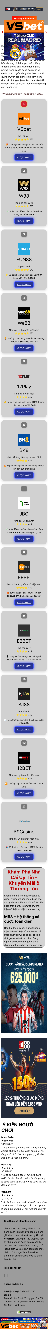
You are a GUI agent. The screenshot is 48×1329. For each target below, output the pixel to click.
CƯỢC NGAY (24, 157)
